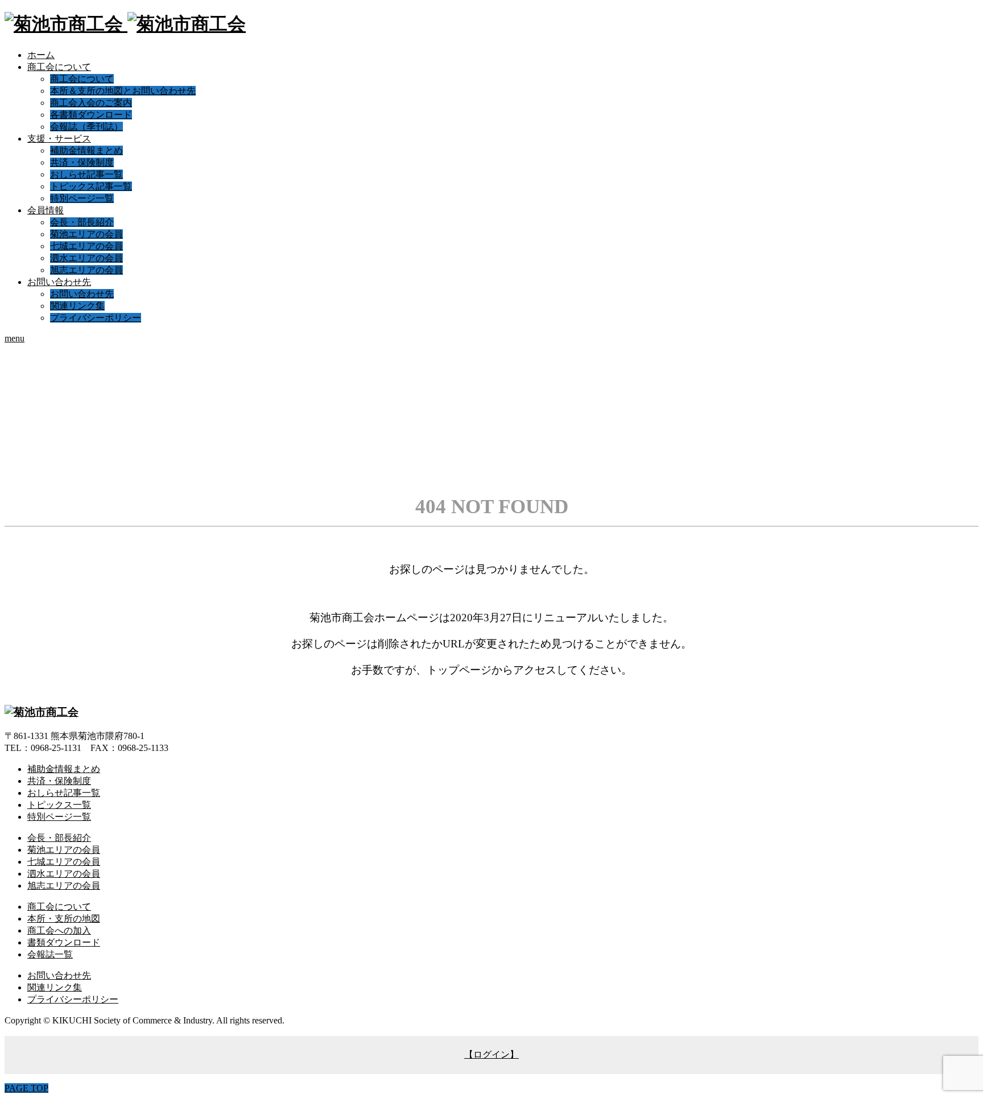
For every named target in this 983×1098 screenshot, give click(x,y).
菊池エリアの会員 (86, 234)
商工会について (59, 67)
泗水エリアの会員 (86, 258)
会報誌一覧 (50, 954)
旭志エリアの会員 (86, 270)
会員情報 (45, 210)
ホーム (41, 55)
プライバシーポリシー (95, 318)
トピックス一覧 (59, 805)
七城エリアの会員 (86, 246)
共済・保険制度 (82, 162)
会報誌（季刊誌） (86, 126)
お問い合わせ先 (59, 282)
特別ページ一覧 (82, 198)
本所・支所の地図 (63, 918)
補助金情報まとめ (86, 150)
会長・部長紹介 (82, 222)
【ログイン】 (491, 1054)
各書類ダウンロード (91, 114)
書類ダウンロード (63, 942)
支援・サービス (59, 138)
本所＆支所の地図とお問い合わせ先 (123, 91)
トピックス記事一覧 (91, 186)
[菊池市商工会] (125, 24)
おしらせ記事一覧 (86, 174)
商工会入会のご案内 (91, 103)
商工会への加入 (59, 930)
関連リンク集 (77, 306)
